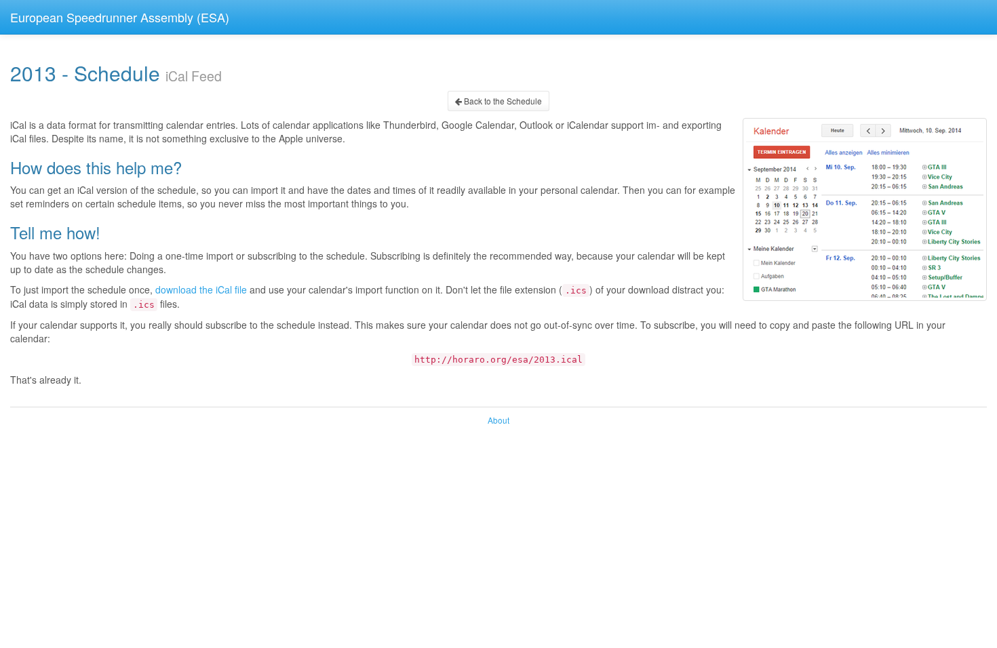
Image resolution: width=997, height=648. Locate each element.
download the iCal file (201, 289)
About (498, 420)
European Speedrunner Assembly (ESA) (119, 17)
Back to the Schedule (502, 100)
